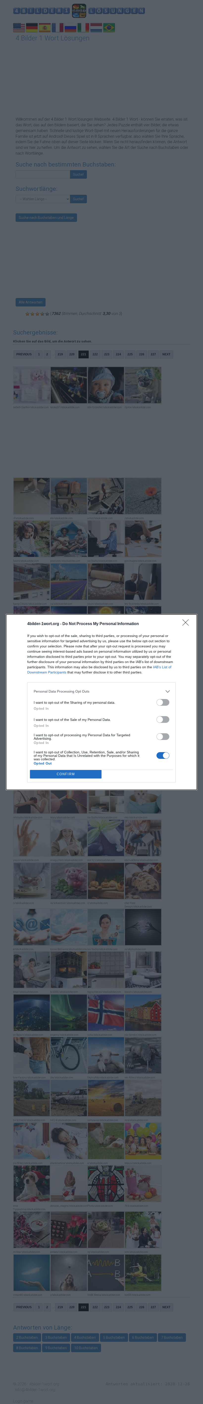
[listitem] (101, 691)
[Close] (187, 624)
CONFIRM (66, 774)
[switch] (162, 702)
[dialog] (101, 702)
